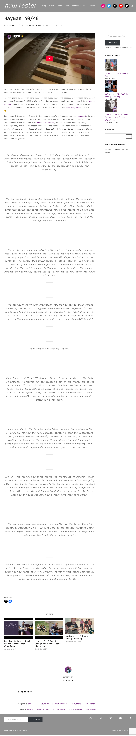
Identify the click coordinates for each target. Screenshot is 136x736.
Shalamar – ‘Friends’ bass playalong (77, 637)
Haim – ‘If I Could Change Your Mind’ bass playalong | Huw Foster (61, 704)
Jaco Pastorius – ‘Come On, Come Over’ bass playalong (116, 117)
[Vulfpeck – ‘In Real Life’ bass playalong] (111, 86)
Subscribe (112, 42)
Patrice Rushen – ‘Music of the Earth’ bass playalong (17, 643)
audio (51, 6)
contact (92, 6)
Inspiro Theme (117, 731)
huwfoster (12, 25)
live (67, 6)
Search (109, 129)
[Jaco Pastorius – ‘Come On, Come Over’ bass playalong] (111, 106)
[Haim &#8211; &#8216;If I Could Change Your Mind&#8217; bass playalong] (49, 628)
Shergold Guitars (45, 123)
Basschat (82, 116)
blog (44, 6)
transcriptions (78, 6)
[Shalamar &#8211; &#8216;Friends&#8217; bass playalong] (79, 626)
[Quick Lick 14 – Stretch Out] (111, 65)
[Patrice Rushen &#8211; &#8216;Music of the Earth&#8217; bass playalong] (18, 628)
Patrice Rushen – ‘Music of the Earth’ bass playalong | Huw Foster (61, 709)
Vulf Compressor (74, 107)
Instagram (29, 25)
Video (38, 25)
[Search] (129, 136)
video (59, 6)
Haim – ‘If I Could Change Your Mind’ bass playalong (48, 643)
